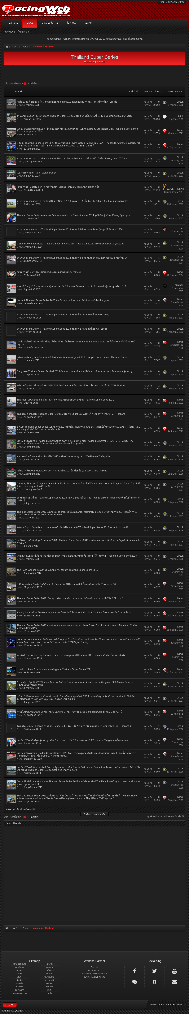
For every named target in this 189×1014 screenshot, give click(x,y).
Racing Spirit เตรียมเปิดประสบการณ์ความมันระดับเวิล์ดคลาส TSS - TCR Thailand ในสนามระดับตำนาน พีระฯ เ (74, 612)
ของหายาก (19, 990)
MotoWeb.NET (94, 970)
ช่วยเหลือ (163, 1005)
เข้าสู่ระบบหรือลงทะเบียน (172, 2)
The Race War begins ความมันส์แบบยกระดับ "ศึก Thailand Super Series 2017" (58, 570)
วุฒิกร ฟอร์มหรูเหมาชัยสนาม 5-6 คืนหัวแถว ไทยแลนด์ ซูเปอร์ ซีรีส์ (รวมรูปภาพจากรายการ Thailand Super (72, 357)
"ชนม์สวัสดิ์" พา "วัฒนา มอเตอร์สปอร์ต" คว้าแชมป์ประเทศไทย (49, 272)
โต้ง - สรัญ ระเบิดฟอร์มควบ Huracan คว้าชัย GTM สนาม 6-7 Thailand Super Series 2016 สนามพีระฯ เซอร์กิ (72, 527)
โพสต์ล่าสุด (23, 31)
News (19, 134)
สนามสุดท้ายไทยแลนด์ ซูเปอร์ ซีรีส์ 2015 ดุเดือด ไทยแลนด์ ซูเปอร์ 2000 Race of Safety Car (63, 456)
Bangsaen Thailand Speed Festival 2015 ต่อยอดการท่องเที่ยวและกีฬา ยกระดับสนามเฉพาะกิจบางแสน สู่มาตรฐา (75, 371)
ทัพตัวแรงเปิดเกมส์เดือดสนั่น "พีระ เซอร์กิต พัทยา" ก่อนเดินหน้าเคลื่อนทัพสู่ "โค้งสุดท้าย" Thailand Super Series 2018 (77, 556)
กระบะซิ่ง (49, 983)
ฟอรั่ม (30, 23)
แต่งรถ (19, 974)
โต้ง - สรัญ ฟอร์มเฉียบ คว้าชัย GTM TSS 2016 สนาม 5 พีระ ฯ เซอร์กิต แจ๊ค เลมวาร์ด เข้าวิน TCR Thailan (71, 385)
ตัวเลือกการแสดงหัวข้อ (94, 814)
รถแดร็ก (49, 987)
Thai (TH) (9, 1005)
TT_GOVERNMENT (173, 189)
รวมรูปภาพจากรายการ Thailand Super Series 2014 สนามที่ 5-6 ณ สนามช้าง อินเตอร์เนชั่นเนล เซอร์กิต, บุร (72, 258)
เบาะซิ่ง (50, 964)
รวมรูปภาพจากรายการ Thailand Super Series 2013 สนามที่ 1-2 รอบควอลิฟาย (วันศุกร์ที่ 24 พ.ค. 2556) (70, 229)
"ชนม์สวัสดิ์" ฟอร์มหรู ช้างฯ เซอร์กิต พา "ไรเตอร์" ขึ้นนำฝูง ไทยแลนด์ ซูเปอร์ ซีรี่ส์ (58, 187)
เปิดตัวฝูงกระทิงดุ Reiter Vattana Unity (36, 172)
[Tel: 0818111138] (154, 981)
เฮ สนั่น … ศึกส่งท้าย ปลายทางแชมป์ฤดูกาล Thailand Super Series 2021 (54, 669)
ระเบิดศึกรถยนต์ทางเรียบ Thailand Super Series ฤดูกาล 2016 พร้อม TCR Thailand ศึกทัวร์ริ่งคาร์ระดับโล (71, 655)
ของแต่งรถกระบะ (19, 993)
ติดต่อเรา (153, 1005)
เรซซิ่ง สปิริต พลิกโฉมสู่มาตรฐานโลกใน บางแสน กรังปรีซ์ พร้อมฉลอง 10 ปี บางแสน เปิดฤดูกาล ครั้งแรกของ (72, 740)
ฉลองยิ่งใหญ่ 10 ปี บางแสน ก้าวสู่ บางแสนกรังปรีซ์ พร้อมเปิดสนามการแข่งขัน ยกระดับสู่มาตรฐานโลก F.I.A (71, 286)
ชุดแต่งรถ (49, 967)
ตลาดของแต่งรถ (19, 964)
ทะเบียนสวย (49, 977)
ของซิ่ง (19, 977)
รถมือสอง (49, 970)
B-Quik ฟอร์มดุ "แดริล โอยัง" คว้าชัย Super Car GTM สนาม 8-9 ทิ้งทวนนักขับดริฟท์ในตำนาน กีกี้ (66, 584)
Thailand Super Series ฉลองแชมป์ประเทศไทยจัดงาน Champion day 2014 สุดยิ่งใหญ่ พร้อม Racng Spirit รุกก (73, 215)
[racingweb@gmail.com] (174, 981)
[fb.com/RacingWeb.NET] (134, 971)
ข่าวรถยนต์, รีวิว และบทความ (94, 974)
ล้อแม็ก (20, 980)
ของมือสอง (19, 967)
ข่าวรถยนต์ (49, 980)
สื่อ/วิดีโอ (71, 23)
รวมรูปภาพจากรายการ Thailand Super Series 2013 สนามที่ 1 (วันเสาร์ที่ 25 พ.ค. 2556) (62, 329)
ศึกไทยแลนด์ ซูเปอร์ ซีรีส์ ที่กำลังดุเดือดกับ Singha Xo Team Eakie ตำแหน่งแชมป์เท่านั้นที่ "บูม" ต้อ (67, 101)
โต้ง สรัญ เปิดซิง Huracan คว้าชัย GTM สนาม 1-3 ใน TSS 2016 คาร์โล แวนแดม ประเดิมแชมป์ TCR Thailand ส (74, 726)
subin (180, 116)
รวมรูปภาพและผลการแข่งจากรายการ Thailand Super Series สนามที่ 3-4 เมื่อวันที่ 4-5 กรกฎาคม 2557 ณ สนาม (74, 158)
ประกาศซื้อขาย (50, 23)
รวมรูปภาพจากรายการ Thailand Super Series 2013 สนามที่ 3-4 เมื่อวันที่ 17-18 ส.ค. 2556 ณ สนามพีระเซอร (72, 201)
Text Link (94, 967)
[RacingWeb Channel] (174, 971)
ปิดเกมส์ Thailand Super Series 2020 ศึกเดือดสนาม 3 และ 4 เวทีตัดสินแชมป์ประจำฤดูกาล (63, 300)
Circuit (20, 105)
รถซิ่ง (49, 993)
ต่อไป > (35, 83)
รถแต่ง (19, 970)
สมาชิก (88, 23)
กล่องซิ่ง (19, 987)
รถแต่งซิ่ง (49, 974)
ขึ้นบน (179, 1005)
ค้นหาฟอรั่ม (9, 31)
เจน (181, 228)
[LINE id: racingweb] (134, 981)
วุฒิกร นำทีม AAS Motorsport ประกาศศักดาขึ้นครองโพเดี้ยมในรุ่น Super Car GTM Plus (62, 470)
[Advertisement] (94, 872)
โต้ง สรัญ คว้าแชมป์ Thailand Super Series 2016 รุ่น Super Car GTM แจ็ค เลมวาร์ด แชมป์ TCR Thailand (71, 414)
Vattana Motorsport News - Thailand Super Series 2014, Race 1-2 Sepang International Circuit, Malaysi (70, 243)
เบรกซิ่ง (19, 983)
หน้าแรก (13, 23)
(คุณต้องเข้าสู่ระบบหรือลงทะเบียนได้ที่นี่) (166, 816)
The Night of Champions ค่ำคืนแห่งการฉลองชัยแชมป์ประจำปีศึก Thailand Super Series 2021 (65, 399)
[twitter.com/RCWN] (154, 971)
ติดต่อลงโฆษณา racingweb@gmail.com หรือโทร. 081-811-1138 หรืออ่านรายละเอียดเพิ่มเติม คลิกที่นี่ (94, 39)
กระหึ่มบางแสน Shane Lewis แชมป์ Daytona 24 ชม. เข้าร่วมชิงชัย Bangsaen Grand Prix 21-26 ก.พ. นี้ (69, 712)
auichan (179, 285)
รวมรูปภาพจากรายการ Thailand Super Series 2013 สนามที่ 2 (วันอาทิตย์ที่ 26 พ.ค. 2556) (63, 314)
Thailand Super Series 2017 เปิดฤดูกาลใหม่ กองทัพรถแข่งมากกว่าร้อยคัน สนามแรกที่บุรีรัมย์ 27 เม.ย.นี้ (70, 598)
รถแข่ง (49, 990)
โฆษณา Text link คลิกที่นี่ (94, 977)
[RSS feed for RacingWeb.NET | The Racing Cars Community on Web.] (186, 1001)
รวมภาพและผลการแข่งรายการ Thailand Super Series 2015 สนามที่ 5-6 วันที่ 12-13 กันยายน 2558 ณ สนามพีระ (74, 116)
